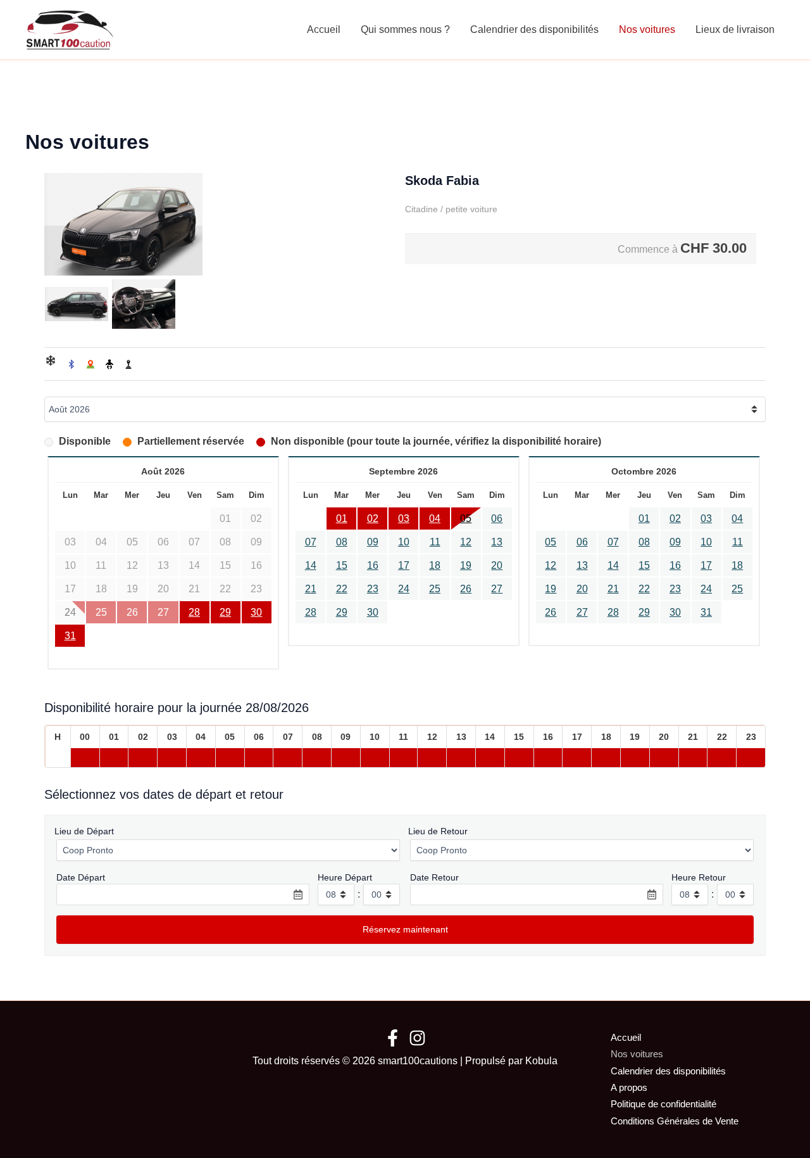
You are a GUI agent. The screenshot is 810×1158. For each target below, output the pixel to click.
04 (434, 518)
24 (403, 588)
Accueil (323, 29)
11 (435, 542)
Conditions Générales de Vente (674, 1121)
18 (434, 565)
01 (341, 518)
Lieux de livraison (735, 29)
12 (465, 542)
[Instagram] (417, 1038)
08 (341, 542)
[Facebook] (392, 1038)
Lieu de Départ (84, 831)
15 (341, 565)
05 (465, 518)
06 (496, 518)
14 (310, 565)
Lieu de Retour (438, 831)
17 (403, 565)
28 (194, 612)
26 (465, 588)
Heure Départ (345, 877)
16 (372, 565)
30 (256, 612)
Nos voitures (647, 29)
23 (372, 588)
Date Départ (80, 877)
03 (403, 518)
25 (434, 588)
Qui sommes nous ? (405, 29)
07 (310, 542)
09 (372, 542)
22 (341, 588)
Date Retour (434, 877)
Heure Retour (698, 877)
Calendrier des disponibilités (534, 29)
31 (70, 635)
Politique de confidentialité (663, 1103)
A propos (629, 1087)
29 (225, 612)
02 (372, 518)
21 (310, 588)
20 (496, 565)
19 (465, 565)
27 (496, 588)
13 (496, 542)
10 (403, 542)
